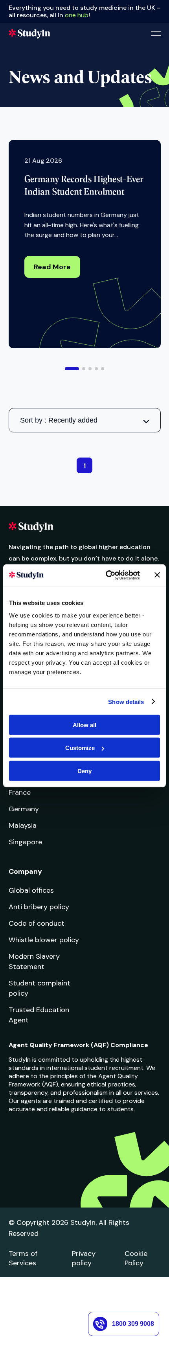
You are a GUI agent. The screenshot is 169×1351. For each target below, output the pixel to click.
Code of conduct (36, 923)
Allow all (84, 724)
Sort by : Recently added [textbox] (58, 420)
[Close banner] (157, 575)
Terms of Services (23, 1258)
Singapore (25, 842)
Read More (52, 267)
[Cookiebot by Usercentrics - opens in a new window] (106, 575)
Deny (84, 770)
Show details (126, 701)
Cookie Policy (136, 1258)
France (20, 792)
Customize (80, 747)
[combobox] (84, 420)
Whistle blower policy (44, 940)
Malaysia (23, 825)
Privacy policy (84, 1258)
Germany (24, 809)
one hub (76, 15)
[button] (72, 368)
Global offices (31, 890)
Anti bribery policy (39, 907)
